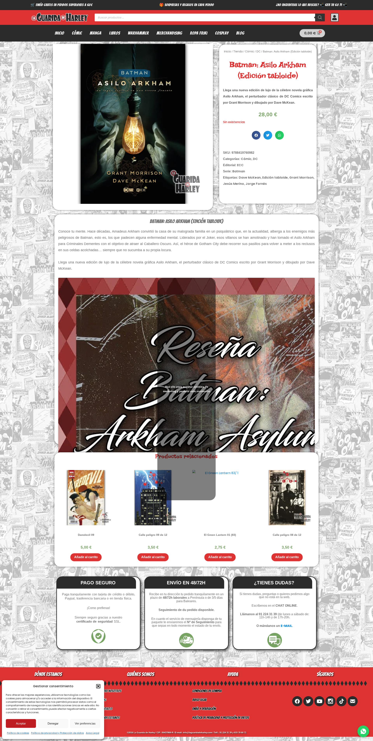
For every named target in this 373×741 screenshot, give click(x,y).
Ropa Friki (198, 33)
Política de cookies (18, 733)
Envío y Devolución (204, 709)
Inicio (59, 33)
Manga (95, 33)
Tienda (238, 51)
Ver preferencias (85, 723)
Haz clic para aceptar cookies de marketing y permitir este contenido (186, 389)
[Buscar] (320, 17)
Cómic (77, 33)
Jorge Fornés (256, 184)
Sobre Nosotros (110, 691)
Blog (240, 33)
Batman (238, 171)
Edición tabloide (275, 177)
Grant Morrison (301, 177)
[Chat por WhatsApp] (363, 731)
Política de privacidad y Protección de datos (57, 733)
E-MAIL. (287, 626)
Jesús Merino (233, 184)
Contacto (106, 709)
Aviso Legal (92, 733)
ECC (240, 165)
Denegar (53, 723)
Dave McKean (250, 177)
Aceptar (21, 723)
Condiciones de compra (206, 691)
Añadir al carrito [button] (86, 557)
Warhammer (138, 33)
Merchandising (169, 33)
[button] (98, 686)
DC (258, 51)
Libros (114, 33)
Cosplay (221, 33)
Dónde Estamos (109, 717)
